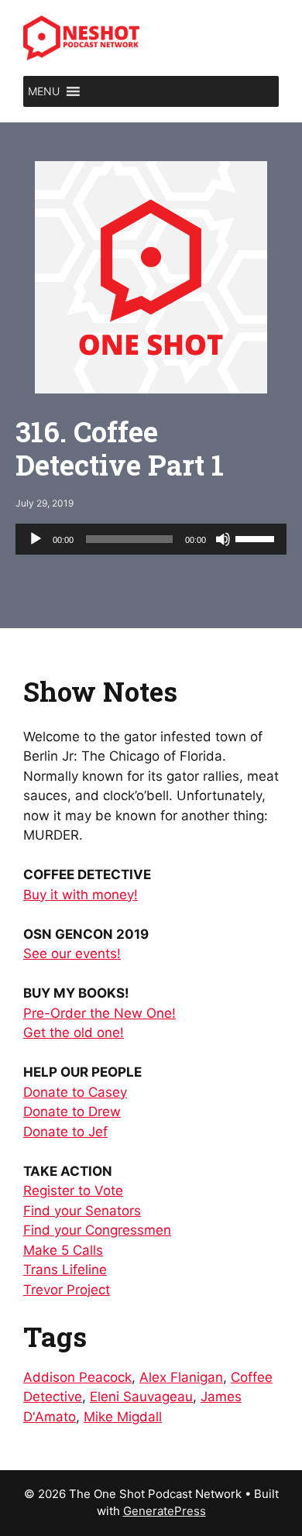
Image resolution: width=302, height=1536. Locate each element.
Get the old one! (73, 1032)
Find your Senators (82, 1210)
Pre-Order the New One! (99, 1013)
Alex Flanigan (181, 1377)
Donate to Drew (72, 1111)
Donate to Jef (65, 1131)
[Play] (35, 539)
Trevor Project (66, 1289)
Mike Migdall (123, 1416)
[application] (151, 539)
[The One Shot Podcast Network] (81, 37)
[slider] (257, 538)
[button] (44, 91)
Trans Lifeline (65, 1269)
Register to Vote (73, 1190)
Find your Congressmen (97, 1230)
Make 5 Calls (63, 1250)
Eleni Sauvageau (141, 1396)
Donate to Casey (75, 1092)
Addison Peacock (77, 1377)
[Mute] (223, 539)
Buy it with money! (80, 894)
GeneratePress (164, 1510)
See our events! (72, 953)
